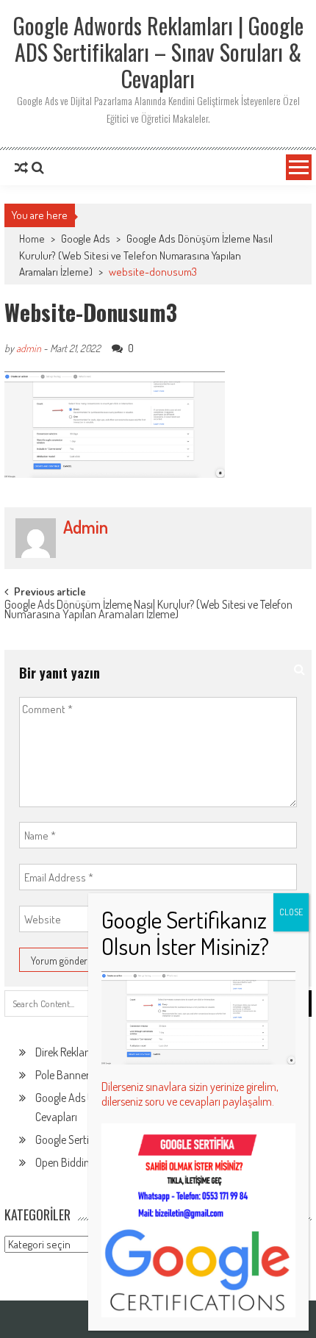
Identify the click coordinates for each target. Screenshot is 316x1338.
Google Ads (85, 239)
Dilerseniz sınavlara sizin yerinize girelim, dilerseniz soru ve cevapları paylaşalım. (190, 1094)
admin (28, 348)
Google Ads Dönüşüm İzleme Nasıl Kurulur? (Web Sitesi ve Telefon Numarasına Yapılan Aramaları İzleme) (146, 255)
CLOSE (291, 911)
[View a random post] (21, 168)
